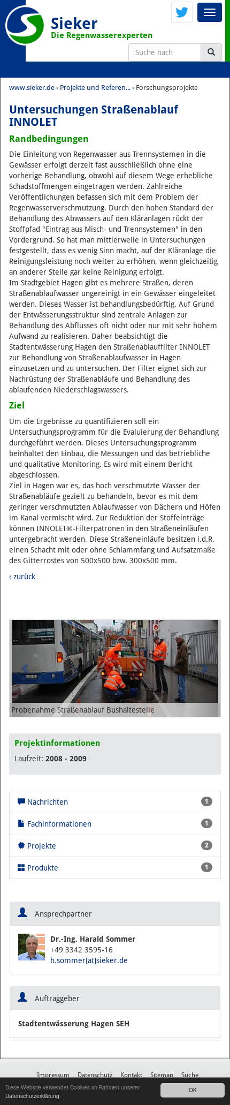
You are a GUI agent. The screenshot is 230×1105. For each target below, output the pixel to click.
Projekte (117, 846)
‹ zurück (22, 576)
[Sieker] (25, 25)
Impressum (53, 1075)
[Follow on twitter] (182, 11)
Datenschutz (95, 1075)
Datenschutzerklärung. (33, 1096)
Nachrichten (117, 802)
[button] (25, 668)
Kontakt (131, 1075)
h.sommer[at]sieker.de (89, 960)
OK (193, 1090)
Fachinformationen (117, 824)
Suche (189, 1075)
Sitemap (161, 1075)
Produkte (117, 868)
